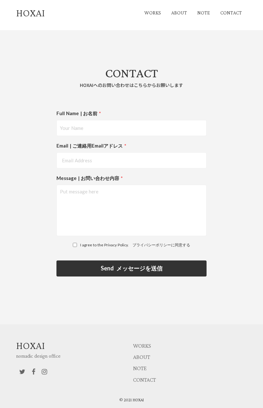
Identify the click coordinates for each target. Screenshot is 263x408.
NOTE (140, 368)
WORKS (142, 346)
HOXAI (30, 345)
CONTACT (144, 380)
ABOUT (141, 357)
